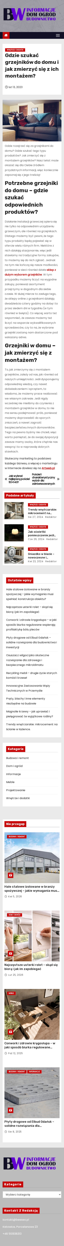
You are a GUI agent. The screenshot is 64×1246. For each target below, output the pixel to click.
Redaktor (51, 517)
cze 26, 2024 (36, 539)
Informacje (13, 774)
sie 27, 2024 (35, 517)
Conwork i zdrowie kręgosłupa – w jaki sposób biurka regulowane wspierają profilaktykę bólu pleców (31, 624)
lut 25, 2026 (15, 975)
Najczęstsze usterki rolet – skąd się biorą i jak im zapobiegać (31, 967)
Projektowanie (15, 790)
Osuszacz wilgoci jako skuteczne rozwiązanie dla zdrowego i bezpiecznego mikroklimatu (27, 660)
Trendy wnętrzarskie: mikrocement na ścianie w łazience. (42, 513)
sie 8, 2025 (15, 1131)
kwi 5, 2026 (15, 896)
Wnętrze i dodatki (15, 50)
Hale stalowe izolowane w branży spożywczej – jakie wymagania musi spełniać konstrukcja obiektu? (29, 594)
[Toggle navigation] (57, 35)
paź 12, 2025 (15, 1053)
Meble (10, 782)
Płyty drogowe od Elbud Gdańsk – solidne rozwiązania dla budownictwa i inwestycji (31, 642)
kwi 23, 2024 (35, 561)
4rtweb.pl (48, 468)
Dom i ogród (14, 766)
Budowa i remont (17, 758)
